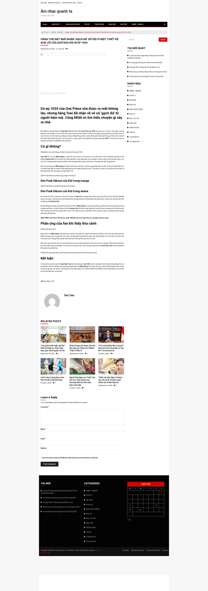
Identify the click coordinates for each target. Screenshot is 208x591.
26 (140, 510)
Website (43, 448)
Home (45, 24)
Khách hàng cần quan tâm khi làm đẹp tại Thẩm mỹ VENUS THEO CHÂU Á (82, 348)
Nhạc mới (132, 105)
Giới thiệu (44, 3)
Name (43, 429)
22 (156, 505)
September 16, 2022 (105, 385)
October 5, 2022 (103, 353)
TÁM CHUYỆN (99, 24)
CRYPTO (132, 95)
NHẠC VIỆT (55, 24)
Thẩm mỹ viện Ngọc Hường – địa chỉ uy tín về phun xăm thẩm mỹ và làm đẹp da (110, 380)
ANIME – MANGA (137, 24)
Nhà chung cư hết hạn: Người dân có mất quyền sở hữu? (148, 72)
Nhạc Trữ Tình (134, 118)
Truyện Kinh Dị (134, 137)
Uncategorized (134, 141)
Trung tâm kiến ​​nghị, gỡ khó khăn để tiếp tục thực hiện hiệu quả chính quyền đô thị (53, 348)
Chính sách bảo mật (69, 3)
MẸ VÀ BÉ (123, 24)
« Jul (128, 520)
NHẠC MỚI (112, 24)
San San (61, 49)
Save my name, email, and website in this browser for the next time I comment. (70, 458)
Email (43, 439)
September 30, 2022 (48, 353)
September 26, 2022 (48, 49)
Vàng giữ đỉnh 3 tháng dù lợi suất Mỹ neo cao (144, 67)
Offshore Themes (89, 550)
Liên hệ (79, 3)
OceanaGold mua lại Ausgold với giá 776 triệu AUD (146, 76)
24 (130, 510)
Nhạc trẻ (132, 114)
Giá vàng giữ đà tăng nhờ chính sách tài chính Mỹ (145, 62)
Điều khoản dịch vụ (54, 3)
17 (130, 505)
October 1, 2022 (75, 388)
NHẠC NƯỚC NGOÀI (73, 24)
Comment (45, 407)
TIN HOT (87, 24)
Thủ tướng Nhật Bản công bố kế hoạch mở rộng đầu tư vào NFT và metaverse (111, 348)
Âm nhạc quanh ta (56, 11)
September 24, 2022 (77, 353)
